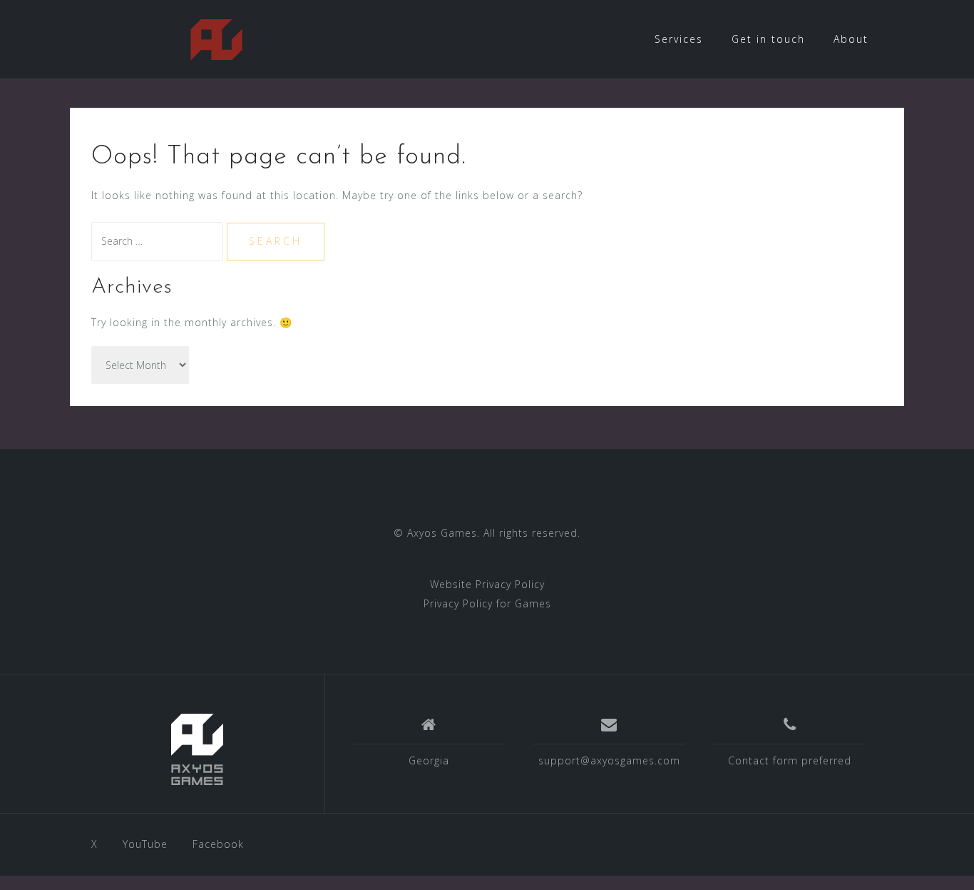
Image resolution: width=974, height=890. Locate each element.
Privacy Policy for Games (487, 603)
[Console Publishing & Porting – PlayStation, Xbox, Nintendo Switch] (197, 749)
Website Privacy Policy (487, 584)
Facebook (218, 844)
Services (679, 39)
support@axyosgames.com (609, 760)
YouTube (145, 844)
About (851, 39)
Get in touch (768, 39)
